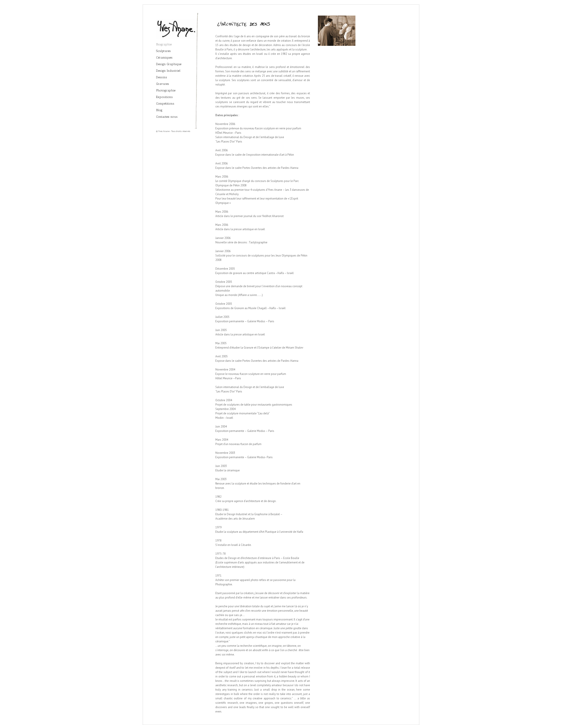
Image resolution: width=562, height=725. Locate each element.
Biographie (164, 44)
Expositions (164, 97)
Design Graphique (168, 64)
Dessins (161, 77)
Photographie (165, 90)
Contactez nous (167, 117)
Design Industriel (168, 71)
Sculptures (163, 51)
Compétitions (165, 103)
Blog (159, 110)
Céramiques (164, 57)
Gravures (162, 84)
